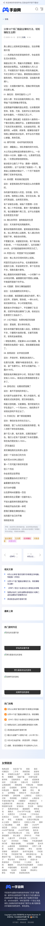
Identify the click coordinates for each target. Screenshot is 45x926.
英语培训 (5, 862)
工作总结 (22, 814)
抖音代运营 (33, 776)
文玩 (28, 832)
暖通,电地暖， (16, 843)
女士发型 (5, 822)
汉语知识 (24, 798)
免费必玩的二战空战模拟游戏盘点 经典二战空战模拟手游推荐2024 (23, 593)
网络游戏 (18, 784)
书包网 (12, 872)
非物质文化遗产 (14, 774)
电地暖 (23, 870)
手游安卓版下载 (8, 800)
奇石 (32, 790)
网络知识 (33, 800)
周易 (28, 769)
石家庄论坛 (19, 856)
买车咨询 (22, 838)
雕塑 (24, 790)
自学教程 (11, 792)
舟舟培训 (14, 840)
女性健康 (30, 843)
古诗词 (15, 816)
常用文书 (22, 792)
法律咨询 (35, 827)
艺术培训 (16, 862)
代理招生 (5, 771)
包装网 (10, 848)
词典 (18, 824)
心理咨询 (35, 798)
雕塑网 (10, 864)
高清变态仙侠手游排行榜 (17, 599)
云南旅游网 (6, 784)
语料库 (36, 832)
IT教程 (25, 840)
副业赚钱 (8, 538)
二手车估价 (34, 814)
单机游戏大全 (31, 854)
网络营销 (26, 771)
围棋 (26, 824)
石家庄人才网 (29, 822)
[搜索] (36, 9)
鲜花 (3, 872)
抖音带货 (35, 782)
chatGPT (35, 824)
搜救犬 (10, 811)
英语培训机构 (24, 872)
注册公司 (24, 782)
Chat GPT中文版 (23, 811)
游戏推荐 (5, 835)
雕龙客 (15, 790)
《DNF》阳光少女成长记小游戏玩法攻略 (23, 588)
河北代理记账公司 (15, 832)
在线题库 (13, 787)
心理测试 (27, 795)
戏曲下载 (20, 776)
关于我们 (15, 922)
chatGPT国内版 (8, 830)
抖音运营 (5, 790)
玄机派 (14, 827)
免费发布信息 (13, 808)
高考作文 (27, 835)
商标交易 (20, 803)
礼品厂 (4, 840)
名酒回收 (19, 819)
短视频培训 (23, 846)
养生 (30, 848)
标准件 (14, 870)
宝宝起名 (20, 806)
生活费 (17, 538)
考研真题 (13, 798)
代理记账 (29, 784)
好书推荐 (5, 795)
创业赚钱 (20, 848)
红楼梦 (34, 867)
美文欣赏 (24, 867)
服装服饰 (26, 808)
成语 (26, 779)
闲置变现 (12, 541)
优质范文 (11, 814)
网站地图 (31, 922)
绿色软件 (14, 851)
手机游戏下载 (16, 854)
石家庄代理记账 (33, 819)
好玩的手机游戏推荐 (25, 864)
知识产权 (33, 787)
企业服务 (24, 827)
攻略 (6, 19)
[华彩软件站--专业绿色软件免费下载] (11, 10)
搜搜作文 (16, 822)
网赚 (29, 856)
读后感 (4, 827)
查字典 (27, 774)
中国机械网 (12, 867)
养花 (9, 819)
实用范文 (5, 816)
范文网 (30, 806)
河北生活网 (34, 792)
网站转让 (33, 870)
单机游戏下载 (33, 803)
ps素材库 (11, 846)
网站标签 (23, 922)
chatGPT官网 (23, 830)
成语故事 (35, 779)
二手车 (15, 771)
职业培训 (11, 859)
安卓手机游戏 (28, 851)
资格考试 (22, 859)
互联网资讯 (15, 779)
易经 (35, 769)
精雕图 (10, 776)
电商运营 (5, 769)
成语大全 (33, 859)
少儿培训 (27, 862)
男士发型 (16, 835)
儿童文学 (11, 838)
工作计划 (33, 838)
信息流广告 (17, 769)
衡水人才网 (27, 816)
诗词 (3, 782)
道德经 (4, 870)
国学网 (23, 787)
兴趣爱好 (21, 800)
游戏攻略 (16, 795)
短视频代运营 (7, 806)
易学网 (4, 779)
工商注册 (13, 782)
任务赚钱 (27, 538)
